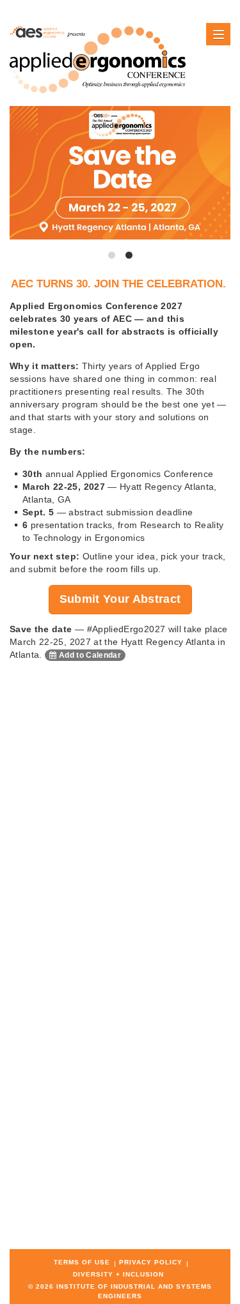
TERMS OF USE (82, 1262)
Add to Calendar (89, 655)
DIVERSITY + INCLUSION (118, 1274)
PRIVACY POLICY (150, 1262)
